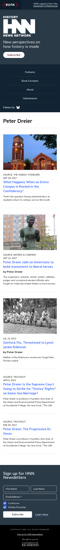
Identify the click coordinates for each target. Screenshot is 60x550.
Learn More (41, 514)
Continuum (14, 503)
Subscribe (13, 55)
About (30, 89)
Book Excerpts (30, 80)
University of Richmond (45, 5)
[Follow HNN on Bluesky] (18, 107)
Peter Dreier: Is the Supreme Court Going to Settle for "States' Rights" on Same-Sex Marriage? (29, 388)
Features (30, 72)
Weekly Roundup (17, 507)
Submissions (30, 98)
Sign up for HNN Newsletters (30, 534)
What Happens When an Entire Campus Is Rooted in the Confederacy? (26, 186)
